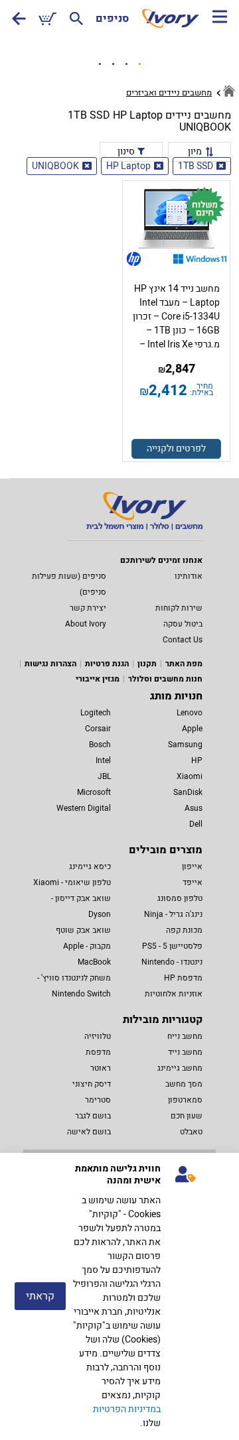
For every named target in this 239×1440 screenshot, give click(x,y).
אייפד (192, 882)
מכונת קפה (184, 930)
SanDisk (187, 792)
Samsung (185, 744)
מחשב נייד (185, 1052)
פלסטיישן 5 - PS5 (172, 946)
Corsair (98, 729)
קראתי (40, 1296)
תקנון (147, 664)
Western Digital (83, 808)
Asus (193, 808)
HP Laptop (128, 166)
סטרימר (98, 1100)
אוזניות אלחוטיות (173, 994)
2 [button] (113, 64)
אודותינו (188, 576)
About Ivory (85, 624)
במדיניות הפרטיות (127, 1409)
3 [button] (126, 64)
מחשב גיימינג (179, 1068)
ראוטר (100, 1068)
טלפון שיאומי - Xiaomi (72, 882)
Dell (195, 824)
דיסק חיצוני (91, 1084)
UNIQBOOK (55, 166)
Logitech (95, 713)
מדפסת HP (183, 978)
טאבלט (191, 1132)
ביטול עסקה (182, 624)
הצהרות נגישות (50, 664)
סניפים (112, 19)
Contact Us (182, 640)
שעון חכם (186, 1116)
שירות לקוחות (178, 608)
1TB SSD (195, 166)
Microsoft (94, 792)
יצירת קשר (88, 608)
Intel (103, 760)
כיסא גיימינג (90, 866)
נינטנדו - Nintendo (171, 962)
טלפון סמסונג (179, 898)
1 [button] (99, 64)
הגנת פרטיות (107, 664)
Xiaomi (189, 776)
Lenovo (189, 713)
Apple (192, 729)
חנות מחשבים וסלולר (165, 679)
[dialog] (119, 1296)
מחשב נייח (184, 1036)
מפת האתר (183, 664)
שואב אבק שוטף (83, 930)
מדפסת (98, 1052)
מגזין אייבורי (98, 679)
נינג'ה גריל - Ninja (173, 914)
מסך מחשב (183, 1084)
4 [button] (139, 64)
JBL (104, 776)
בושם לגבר (93, 1116)
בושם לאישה (89, 1132)
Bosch (100, 744)
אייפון (192, 866)
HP (196, 760)
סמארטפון (185, 1100)
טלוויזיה (97, 1036)
